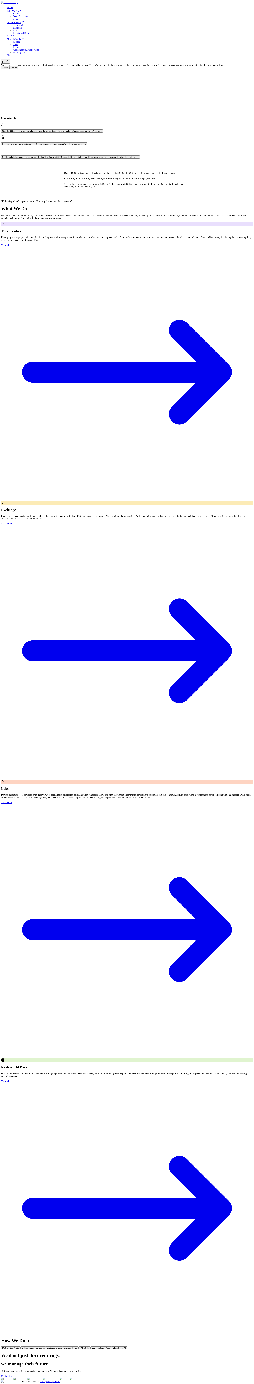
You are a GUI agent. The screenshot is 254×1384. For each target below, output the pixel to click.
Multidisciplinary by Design (33, 1348)
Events (16, 47)
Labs (15, 30)
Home (10, 7)
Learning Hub (19, 52)
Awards (16, 42)
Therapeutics (19, 25)
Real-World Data (21, 33)
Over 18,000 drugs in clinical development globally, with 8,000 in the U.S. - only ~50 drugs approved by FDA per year (52, 131)
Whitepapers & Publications (26, 49)
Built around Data (54, 1348)
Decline (14, 68)
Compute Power (70, 1348)
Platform (11, 35)
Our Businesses (14, 22)
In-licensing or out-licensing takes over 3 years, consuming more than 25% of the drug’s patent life (44, 144)
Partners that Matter (10, 1348)
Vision (16, 13)
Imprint (56, 1381)
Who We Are (13, 11)
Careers (16, 19)
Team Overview (20, 16)
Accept (5, 68)
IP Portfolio (84, 1348)
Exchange (17, 27)
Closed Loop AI (119, 1348)
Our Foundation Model (101, 1348)
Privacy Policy (46, 1381)
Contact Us (12, 55)
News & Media (14, 39)
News (15, 44)
